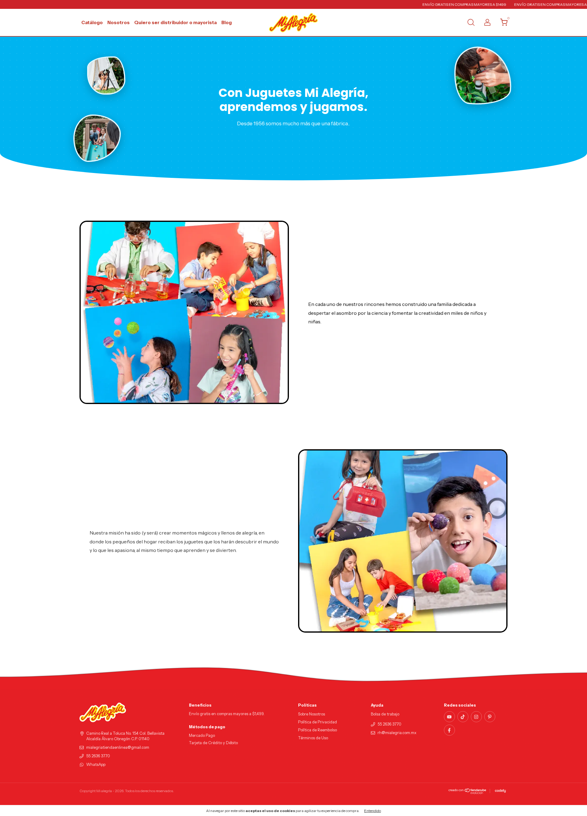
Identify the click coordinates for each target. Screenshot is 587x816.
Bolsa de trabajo (385, 714)
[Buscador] (471, 23)
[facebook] (449, 730)
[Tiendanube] (468, 792)
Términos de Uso (313, 738)
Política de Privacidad (317, 722)
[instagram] (476, 716)
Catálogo (92, 22)
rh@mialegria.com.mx (397, 732)
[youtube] (449, 716)
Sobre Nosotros (311, 714)
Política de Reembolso (317, 730)
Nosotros (118, 22)
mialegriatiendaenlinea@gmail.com (117, 747)
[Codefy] (500, 791)
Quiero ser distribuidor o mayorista (175, 22)
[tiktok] (462, 716)
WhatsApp (95, 764)
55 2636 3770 (98, 756)
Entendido (372, 810)
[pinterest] (489, 716)
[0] (502, 23)
